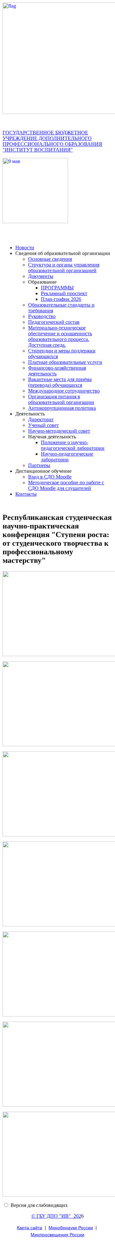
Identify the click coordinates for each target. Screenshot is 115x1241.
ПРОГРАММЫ (57, 287)
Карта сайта (29, 1227)
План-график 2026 (61, 299)
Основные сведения (50, 259)
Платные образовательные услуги (65, 362)
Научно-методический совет (59, 431)
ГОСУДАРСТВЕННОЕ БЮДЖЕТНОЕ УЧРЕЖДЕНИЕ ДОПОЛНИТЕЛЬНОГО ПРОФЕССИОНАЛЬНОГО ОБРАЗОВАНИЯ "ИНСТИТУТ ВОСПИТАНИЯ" (52, 141)
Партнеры (39, 465)
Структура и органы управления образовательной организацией (63, 267)
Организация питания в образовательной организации (61, 399)
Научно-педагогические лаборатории (67, 456)
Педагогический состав (54, 322)
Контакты (26, 494)
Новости (24, 247)
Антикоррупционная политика (62, 408)
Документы (40, 276)
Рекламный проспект (64, 293)
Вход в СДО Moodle (50, 476)
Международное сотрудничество (64, 391)
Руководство (42, 316)
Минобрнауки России (71, 1227)
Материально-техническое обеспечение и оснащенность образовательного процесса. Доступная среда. (60, 336)
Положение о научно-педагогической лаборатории (72, 445)
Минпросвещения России (57, 1234)
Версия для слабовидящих (39, 1205)
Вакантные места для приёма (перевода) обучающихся (60, 382)
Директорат (41, 419)
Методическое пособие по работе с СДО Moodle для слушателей (66, 485)
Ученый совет (43, 425)
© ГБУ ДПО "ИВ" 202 (56, 1216)
